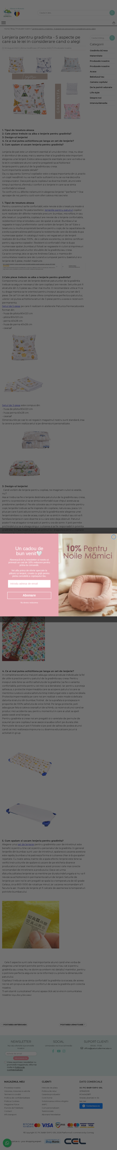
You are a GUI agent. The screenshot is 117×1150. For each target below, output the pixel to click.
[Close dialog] (113, 537)
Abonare (29, 595)
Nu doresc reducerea (29, 602)
